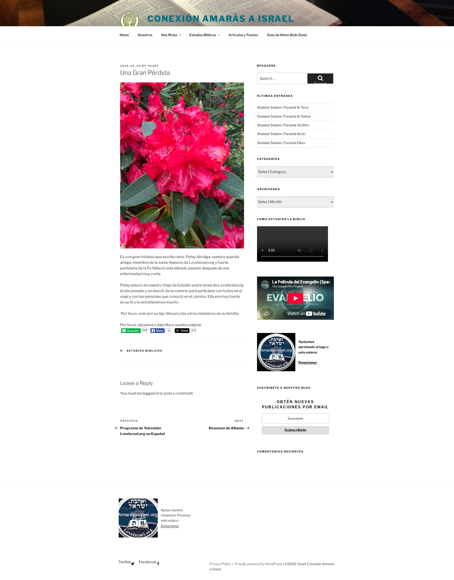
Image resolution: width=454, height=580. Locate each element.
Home (124, 35)
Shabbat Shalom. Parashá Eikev (281, 143)
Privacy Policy (220, 564)
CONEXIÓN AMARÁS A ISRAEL (220, 18)
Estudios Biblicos (145, 350)
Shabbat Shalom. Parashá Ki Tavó (282, 107)
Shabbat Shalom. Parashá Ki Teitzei (284, 116)
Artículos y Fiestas (243, 35)
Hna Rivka (169, 35)
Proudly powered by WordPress (259, 564)
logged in (150, 393)
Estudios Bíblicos (202, 35)
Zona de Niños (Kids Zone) (287, 35)
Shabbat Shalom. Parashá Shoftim (283, 125)
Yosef (153, 66)
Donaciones (307, 362)
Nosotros (145, 35)
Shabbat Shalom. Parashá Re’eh (281, 134)
